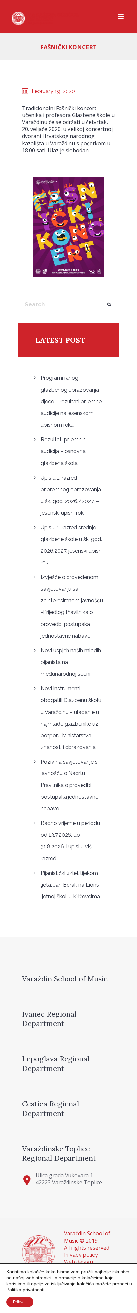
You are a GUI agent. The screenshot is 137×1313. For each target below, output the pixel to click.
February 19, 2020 (53, 91)
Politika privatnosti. (26, 1289)
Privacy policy (81, 1255)
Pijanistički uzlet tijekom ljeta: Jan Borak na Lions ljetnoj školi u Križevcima (70, 885)
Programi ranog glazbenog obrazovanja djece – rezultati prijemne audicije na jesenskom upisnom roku (71, 401)
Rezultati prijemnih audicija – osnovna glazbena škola (63, 451)
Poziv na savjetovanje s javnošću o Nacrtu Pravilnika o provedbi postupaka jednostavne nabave (69, 785)
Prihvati (20, 1302)
